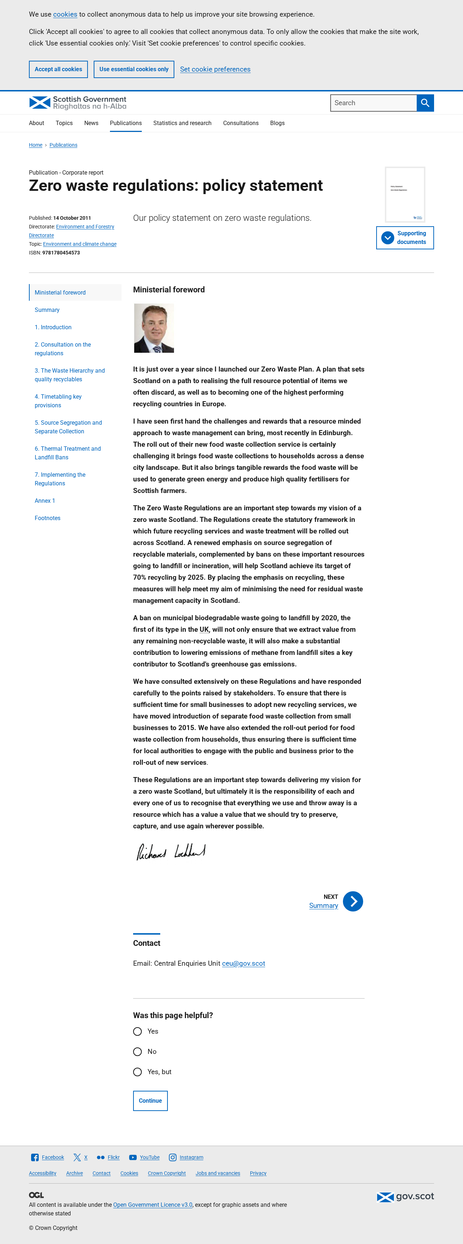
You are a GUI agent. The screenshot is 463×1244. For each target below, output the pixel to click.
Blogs (277, 123)
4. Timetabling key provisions (58, 401)
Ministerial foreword (60, 292)
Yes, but (159, 1072)
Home (35, 145)
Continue (150, 1100)
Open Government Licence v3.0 (152, 1204)
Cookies (129, 1173)
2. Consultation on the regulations (63, 349)
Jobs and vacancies (218, 1173)
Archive (74, 1173)
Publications (126, 123)
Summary (47, 309)
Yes (153, 1031)
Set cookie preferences (215, 69)
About (36, 123)
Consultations (241, 123)
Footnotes (47, 518)
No (152, 1051)
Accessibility (42, 1173)
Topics (64, 123)
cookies (65, 14)
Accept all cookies (58, 69)
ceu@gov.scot (243, 963)
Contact (102, 1173)
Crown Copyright (167, 1173)
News (91, 123)
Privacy (258, 1173)
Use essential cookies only (134, 69)
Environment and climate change (79, 244)
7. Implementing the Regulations (60, 479)
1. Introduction (53, 327)
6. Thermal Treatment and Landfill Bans (68, 453)
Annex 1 (45, 500)
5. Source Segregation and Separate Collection (68, 427)
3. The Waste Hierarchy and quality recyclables (70, 375)
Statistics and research (182, 123)
